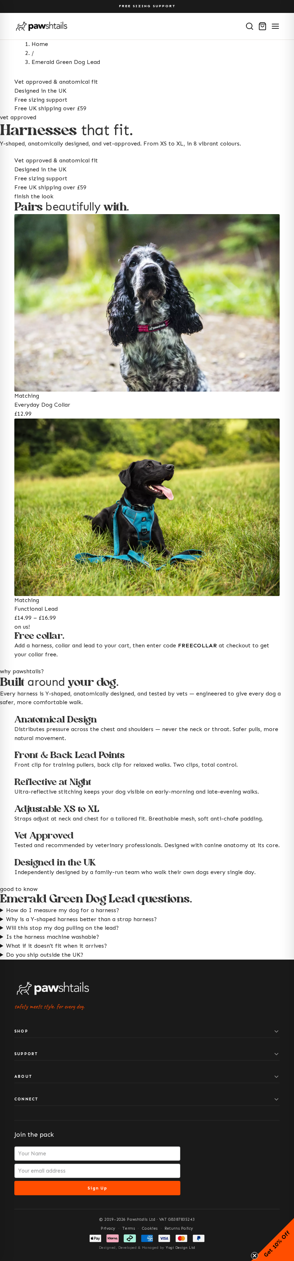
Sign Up (97, 1188)
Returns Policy (179, 1228)
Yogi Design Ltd (180, 1248)
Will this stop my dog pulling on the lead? (62, 927)
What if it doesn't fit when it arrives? (56, 945)
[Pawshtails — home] (41, 26)
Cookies (150, 1228)
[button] (272, 1239)
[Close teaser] (254, 1255)
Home (40, 44)
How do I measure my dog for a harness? (62, 910)
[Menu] (275, 26)
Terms (128, 1228)
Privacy (108, 1228)
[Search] (249, 26)
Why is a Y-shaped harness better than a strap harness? (81, 919)
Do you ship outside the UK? (44, 954)
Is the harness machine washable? (52, 936)
